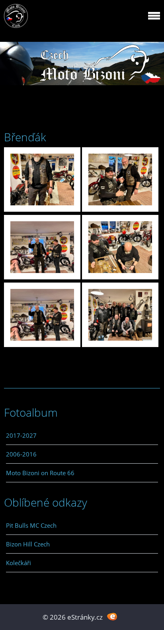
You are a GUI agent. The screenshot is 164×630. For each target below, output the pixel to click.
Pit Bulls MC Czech (31, 525)
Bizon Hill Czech (28, 544)
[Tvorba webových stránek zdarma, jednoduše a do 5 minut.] (112, 616)
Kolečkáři (18, 563)
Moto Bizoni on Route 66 (40, 473)
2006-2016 (21, 454)
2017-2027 (21, 435)
